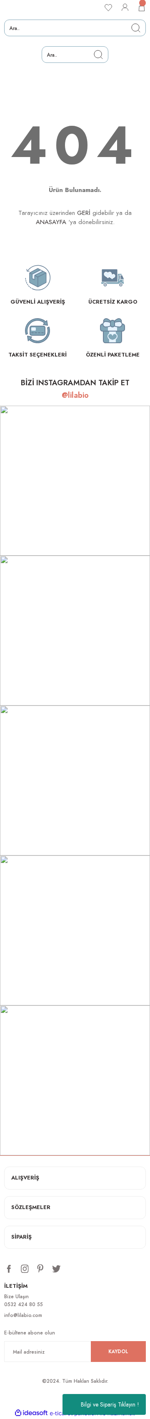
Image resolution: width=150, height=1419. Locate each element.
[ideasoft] (31, 1413)
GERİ (83, 212)
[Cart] (142, 7)
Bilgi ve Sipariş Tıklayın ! (110, 1404)
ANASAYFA (51, 222)
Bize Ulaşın (16, 1296)
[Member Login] (125, 7)
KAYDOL (118, 1351)
